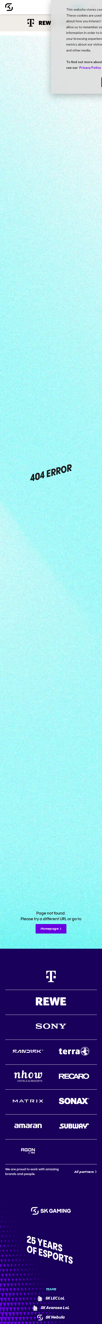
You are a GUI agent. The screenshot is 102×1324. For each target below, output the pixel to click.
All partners (84, 1172)
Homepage (50, 928)
